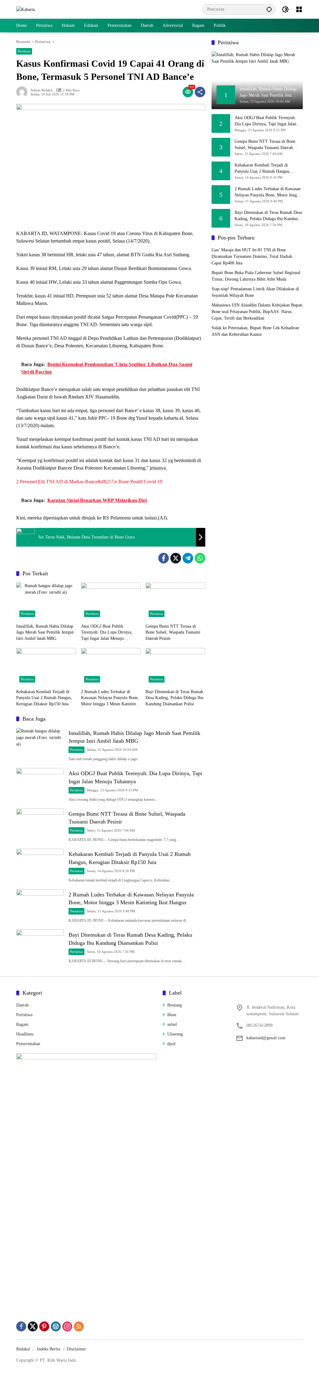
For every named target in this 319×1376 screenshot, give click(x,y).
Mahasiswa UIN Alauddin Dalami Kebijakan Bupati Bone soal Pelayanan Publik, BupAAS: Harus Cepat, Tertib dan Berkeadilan (257, 312)
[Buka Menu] (299, 9)
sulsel (172, 1024)
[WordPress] (56, 1326)
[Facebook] (163, 558)
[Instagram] (67, 1326)
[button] (269, 9)
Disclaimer (76, 1349)
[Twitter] (175, 558)
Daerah (22, 1005)
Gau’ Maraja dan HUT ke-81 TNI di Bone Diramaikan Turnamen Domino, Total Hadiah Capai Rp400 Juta (252, 256)
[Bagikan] (200, 92)
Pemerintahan (28, 1043)
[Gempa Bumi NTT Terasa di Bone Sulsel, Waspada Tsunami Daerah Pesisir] (175, 601)
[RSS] (79, 1326)
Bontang (174, 1005)
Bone (171, 1014)
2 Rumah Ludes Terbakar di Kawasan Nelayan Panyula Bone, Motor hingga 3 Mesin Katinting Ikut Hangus (110, 698)
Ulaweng (175, 1034)
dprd (171, 1043)
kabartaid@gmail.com (265, 1038)
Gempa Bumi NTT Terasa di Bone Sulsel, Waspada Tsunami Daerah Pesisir (172, 632)
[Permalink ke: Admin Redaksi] (23, 92)
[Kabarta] (25, 9)
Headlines (24, 1034)
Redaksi (23, 1349)
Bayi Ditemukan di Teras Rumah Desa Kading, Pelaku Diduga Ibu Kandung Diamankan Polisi (174, 697)
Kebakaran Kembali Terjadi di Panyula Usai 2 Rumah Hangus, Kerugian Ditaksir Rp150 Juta (44, 697)
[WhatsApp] (200, 558)
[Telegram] (188, 558)
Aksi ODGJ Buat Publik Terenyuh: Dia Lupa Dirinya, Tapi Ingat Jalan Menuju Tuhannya (106, 633)
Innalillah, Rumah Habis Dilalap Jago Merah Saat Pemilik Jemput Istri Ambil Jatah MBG (45, 632)
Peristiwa (24, 51)
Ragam (22, 1024)
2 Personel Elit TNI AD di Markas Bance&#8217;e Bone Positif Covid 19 (89, 481)
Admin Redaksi (42, 90)
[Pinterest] (44, 1326)
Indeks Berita (48, 1349)
